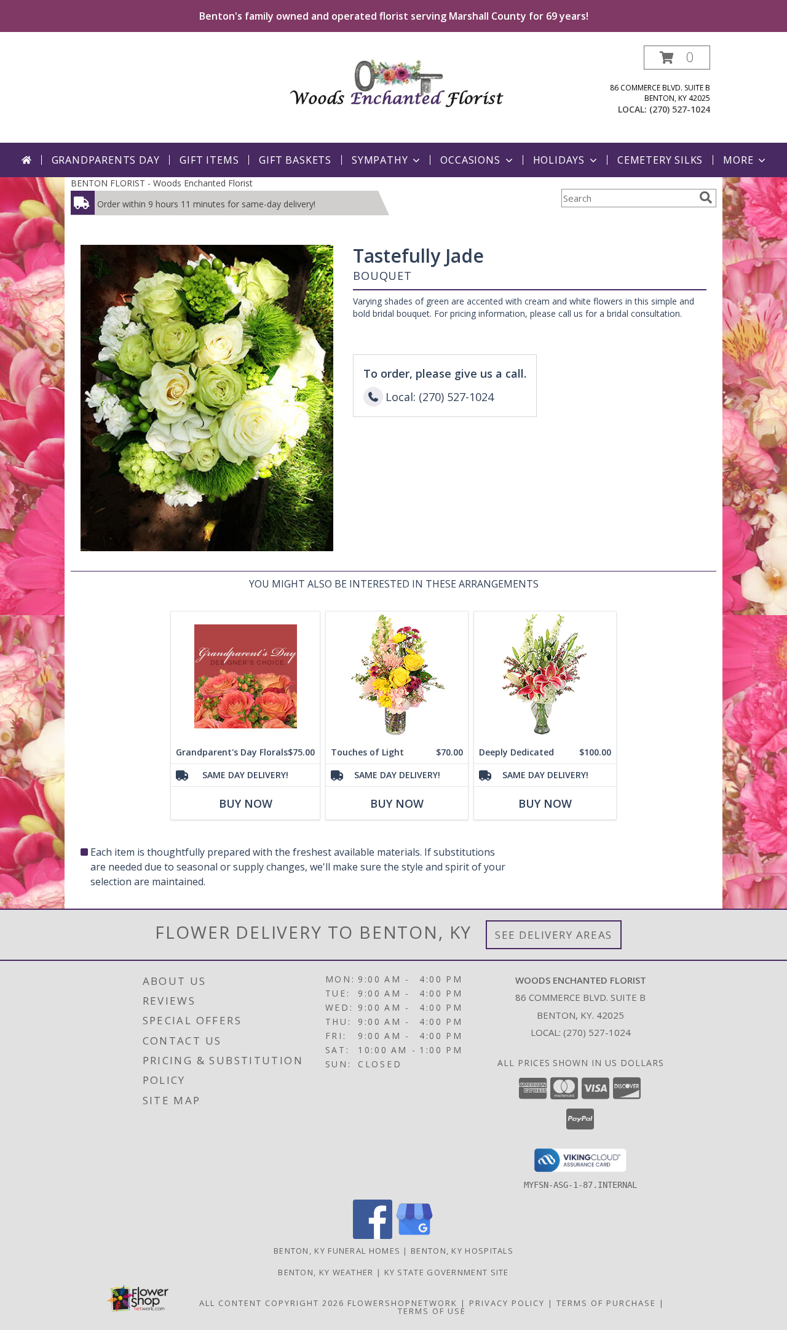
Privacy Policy (507, 1302)
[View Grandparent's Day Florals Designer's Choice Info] (245, 676)
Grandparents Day (106, 160)
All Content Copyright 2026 (271, 1302)
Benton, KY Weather (325, 1272)
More (738, 160)
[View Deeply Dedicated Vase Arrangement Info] (545, 676)
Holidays (559, 160)
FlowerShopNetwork (402, 1302)
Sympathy (380, 160)
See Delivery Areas (553, 935)
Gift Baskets (295, 160)
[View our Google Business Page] (414, 1235)
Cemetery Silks (660, 160)
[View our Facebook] (372, 1235)
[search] (706, 197)
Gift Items (209, 160)
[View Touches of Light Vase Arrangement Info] (397, 676)
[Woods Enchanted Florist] (398, 80)
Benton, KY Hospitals (462, 1250)
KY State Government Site (446, 1272)
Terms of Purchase (606, 1302)
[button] (677, 58)
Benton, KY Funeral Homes (337, 1250)
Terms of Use (432, 1310)
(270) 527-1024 (679, 109)
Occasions (470, 160)
